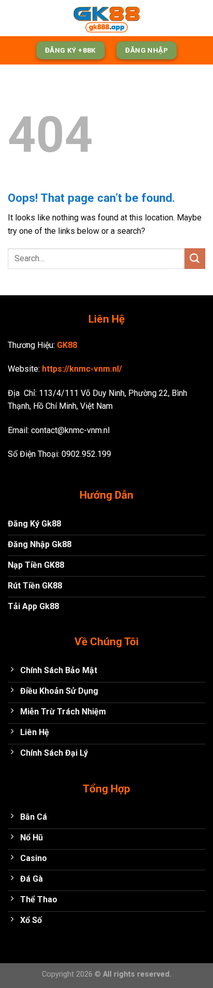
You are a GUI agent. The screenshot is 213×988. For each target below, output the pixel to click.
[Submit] (195, 258)
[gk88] (106, 18)
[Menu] (14, 17)
